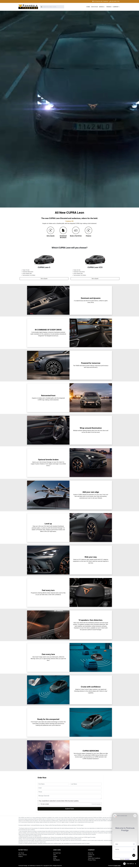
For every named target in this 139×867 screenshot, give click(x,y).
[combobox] (52, 6)
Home (88, 6)
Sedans (55, 856)
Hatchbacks (56, 860)
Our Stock (94, 6)
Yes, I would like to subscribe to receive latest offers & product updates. (59, 800)
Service (101, 6)
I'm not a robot (45, 804)
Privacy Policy (92, 860)
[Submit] (41, 6)
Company (116, 6)
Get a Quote (44, 278)
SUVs (54, 858)
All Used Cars (57, 853)
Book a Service (22, 854)
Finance (108, 6)
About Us (90, 853)
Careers (90, 856)
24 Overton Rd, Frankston (101, 1)
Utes (54, 854)
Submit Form (69, 808)
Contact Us (91, 854)
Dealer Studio (117, 865)
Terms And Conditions (94, 858)
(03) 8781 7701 (115, 1)
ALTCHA (99, 804)
